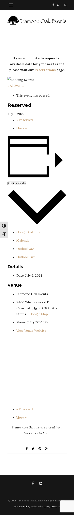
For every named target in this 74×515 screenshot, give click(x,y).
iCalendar (23, 240)
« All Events (15, 86)
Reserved (24, 120)
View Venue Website (31, 330)
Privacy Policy (22, 506)
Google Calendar (29, 232)
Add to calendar (17, 183)
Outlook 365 (25, 249)
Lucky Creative (51, 506)
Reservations (45, 70)
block (21, 128)
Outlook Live (25, 257)
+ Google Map (37, 314)
